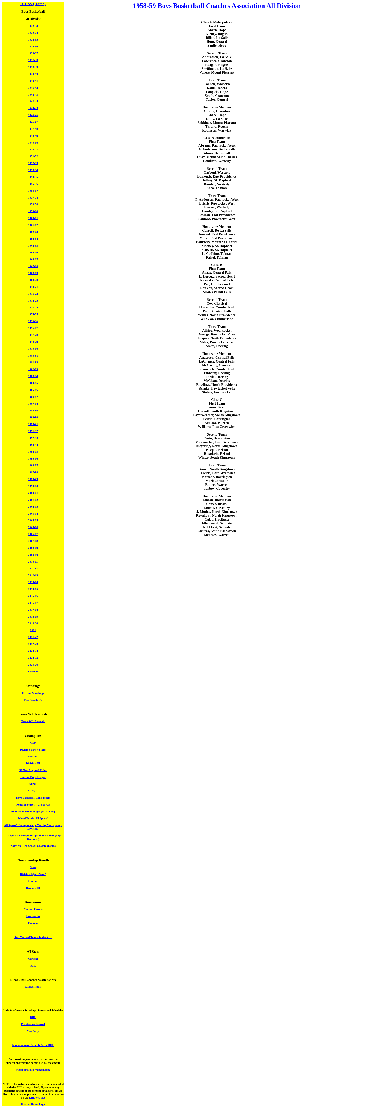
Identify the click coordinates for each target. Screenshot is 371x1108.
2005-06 (33, 527)
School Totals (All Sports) (33, 818)
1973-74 (33, 307)
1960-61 (33, 218)
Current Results (33, 909)
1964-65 (33, 245)
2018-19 (33, 616)
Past (33, 965)
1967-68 (33, 266)
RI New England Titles (33, 770)
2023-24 (33, 651)
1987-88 (33, 403)
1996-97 (33, 465)
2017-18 (33, 609)
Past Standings (33, 699)
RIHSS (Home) (33, 4)
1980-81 (33, 355)
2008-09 (33, 547)
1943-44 (33, 101)
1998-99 (33, 479)
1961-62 (33, 225)
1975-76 (33, 321)
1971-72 (33, 293)
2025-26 (33, 664)
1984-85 (33, 383)
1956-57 (33, 190)
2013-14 (33, 582)
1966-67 (33, 259)
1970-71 (33, 286)
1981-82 (33, 362)
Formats (33, 923)
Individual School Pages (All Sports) (33, 811)
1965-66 (33, 252)
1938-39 (33, 67)
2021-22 (33, 637)
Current (33, 671)
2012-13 (33, 575)
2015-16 (33, 596)
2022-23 (33, 644)
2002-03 (33, 506)
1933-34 (33, 32)
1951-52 (33, 156)
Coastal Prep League (33, 777)
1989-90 (33, 417)
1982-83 (33, 369)
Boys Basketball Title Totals (33, 797)
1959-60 (33, 211)
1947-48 (33, 129)
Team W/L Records (33, 721)
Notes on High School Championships (33, 845)
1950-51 (33, 149)
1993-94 (33, 444)
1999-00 (33, 486)
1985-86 (33, 390)
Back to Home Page (33, 1104)
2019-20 (33, 623)
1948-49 (33, 135)
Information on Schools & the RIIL (33, 1045)
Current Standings (33, 693)
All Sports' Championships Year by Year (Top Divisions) (33, 837)
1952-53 (33, 163)
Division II (33, 756)
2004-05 (33, 520)
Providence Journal (33, 1024)
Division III (33, 763)
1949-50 (33, 142)
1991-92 (33, 431)
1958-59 (33, 204)
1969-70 (33, 280)
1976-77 (33, 328)
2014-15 (33, 589)
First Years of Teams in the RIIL (33, 937)
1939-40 (33, 74)
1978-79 (33, 341)
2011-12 (33, 568)
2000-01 (33, 493)
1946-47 (33, 122)
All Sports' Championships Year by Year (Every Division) (33, 827)
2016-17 (33, 602)
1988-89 (33, 410)
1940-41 (33, 80)
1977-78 (33, 335)
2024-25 (33, 657)
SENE (33, 784)
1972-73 (33, 300)
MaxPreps (33, 1031)
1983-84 (33, 376)
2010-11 (33, 561)
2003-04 (33, 513)
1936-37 (33, 53)
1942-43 (33, 94)
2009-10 (33, 554)
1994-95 (33, 451)
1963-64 (33, 238)
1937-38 (33, 60)
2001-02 (33, 499)
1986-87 (33, 396)
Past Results (33, 916)
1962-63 (33, 232)
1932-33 (33, 25)
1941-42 (33, 87)
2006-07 (33, 534)
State (33, 742)
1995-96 (33, 458)
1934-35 (33, 39)
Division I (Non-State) (33, 749)
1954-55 (33, 177)
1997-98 (33, 472)
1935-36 (33, 46)
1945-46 (33, 115)
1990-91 (33, 424)
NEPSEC (32, 790)
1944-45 (33, 108)
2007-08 (33, 541)
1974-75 (33, 314)
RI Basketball (33, 986)
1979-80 (33, 348)
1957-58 (33, 197)
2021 (33, 630)
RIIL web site (37, 1097)
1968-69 (33, 273)
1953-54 (33, 170)
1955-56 (33, 183)
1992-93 (33, 438)
